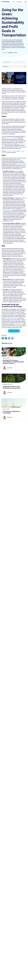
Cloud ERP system (20, 164)
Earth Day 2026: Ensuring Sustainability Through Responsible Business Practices (13, 362)
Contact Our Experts (13, 331)
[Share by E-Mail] (12, 338)
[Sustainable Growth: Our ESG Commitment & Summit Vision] (14, 378)
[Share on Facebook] (6, 338)
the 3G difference (18, 324)
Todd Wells (4, 52)
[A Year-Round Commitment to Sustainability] (14, 402)
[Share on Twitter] (9, 338)
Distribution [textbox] (5, 66)
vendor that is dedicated (11, 138)
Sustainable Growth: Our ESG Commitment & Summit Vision (11, 387)
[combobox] (14, 66)
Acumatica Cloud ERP (11, 151)
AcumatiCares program (10, 318)
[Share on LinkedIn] (3, 338)
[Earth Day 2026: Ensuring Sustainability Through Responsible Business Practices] (14, 351)
